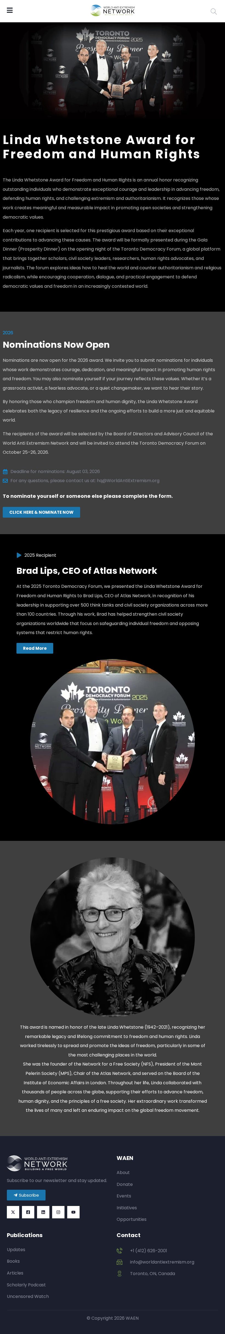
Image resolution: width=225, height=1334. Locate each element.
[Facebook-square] (28, 1212)
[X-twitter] (13, 1212)
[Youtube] (73, 1212)
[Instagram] (58, 1212)
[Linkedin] (43, 1212)
